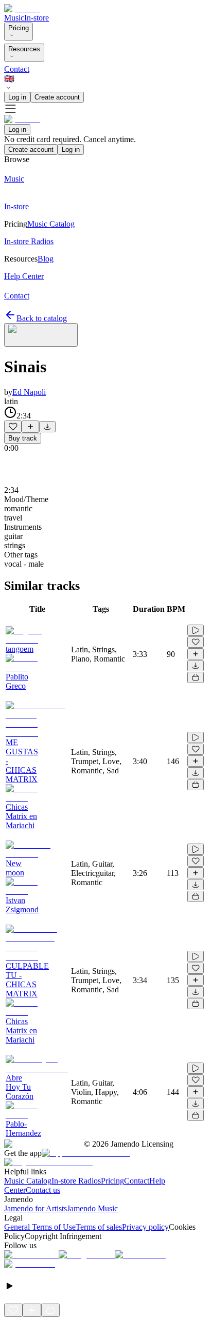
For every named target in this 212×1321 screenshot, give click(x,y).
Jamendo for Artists (35, 1208)
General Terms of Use (40, 1227)
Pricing (18, 28)
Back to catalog (41, 318)
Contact (16, 69)
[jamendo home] (22, 8)
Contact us (43, 1190)
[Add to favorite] (13, 427)
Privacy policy (145, 1227)
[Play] (41, 335)
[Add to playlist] (30, 427)
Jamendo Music (92, 1208)
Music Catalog (27, 1180)
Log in (17, 97)
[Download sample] (47, 426)
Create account (57, 97)
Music (14, 17)
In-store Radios (76, 1180)
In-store (36, 17)
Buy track (22, 438)
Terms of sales (99, 1227)
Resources (24, 49)
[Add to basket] (195, 677)
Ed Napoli (29, 392)
